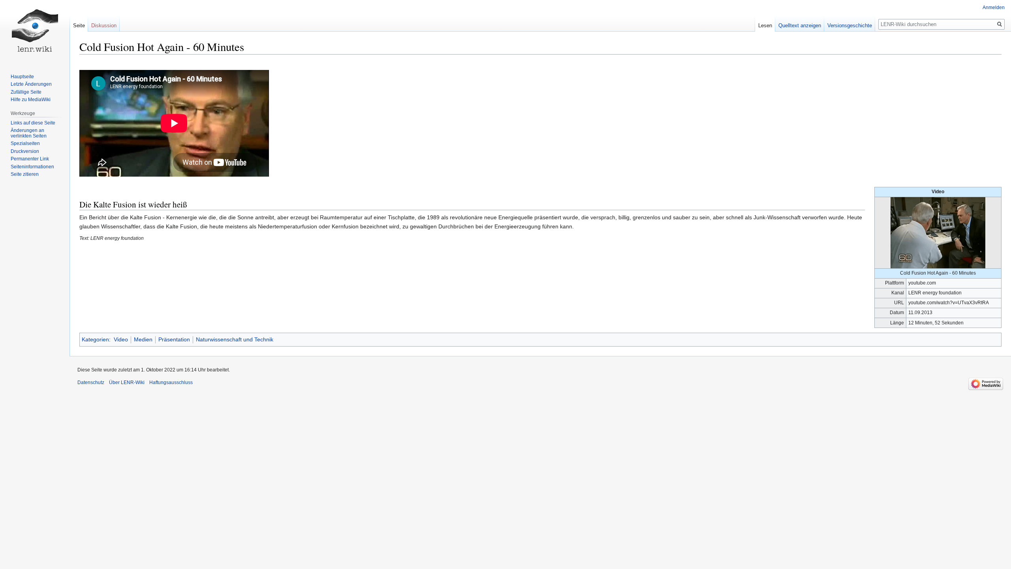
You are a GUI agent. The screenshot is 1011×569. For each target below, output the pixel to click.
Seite (79, 25)
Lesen (765, 25)
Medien (143, 339)
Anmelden (994, 7)
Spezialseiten (25, 143)
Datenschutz (90, 382)
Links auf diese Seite (33, 123)
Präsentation (174, 339)
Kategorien (95, 339)
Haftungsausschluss (171, 382)
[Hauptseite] (34, 31)
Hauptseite (22, 76)
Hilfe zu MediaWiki (31, 99)
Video (121, 339)
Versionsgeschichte (849, 25)
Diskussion (104, 25)
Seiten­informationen (32, 167)
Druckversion (25, 151)
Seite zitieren (25, 174)
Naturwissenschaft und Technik (234, 339)
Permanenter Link (30, 159)
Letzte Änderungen (31, 84)
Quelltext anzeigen (799, 25)
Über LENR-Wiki (127, 382)
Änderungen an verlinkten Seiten (29, 133)
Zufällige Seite (26, 92)
